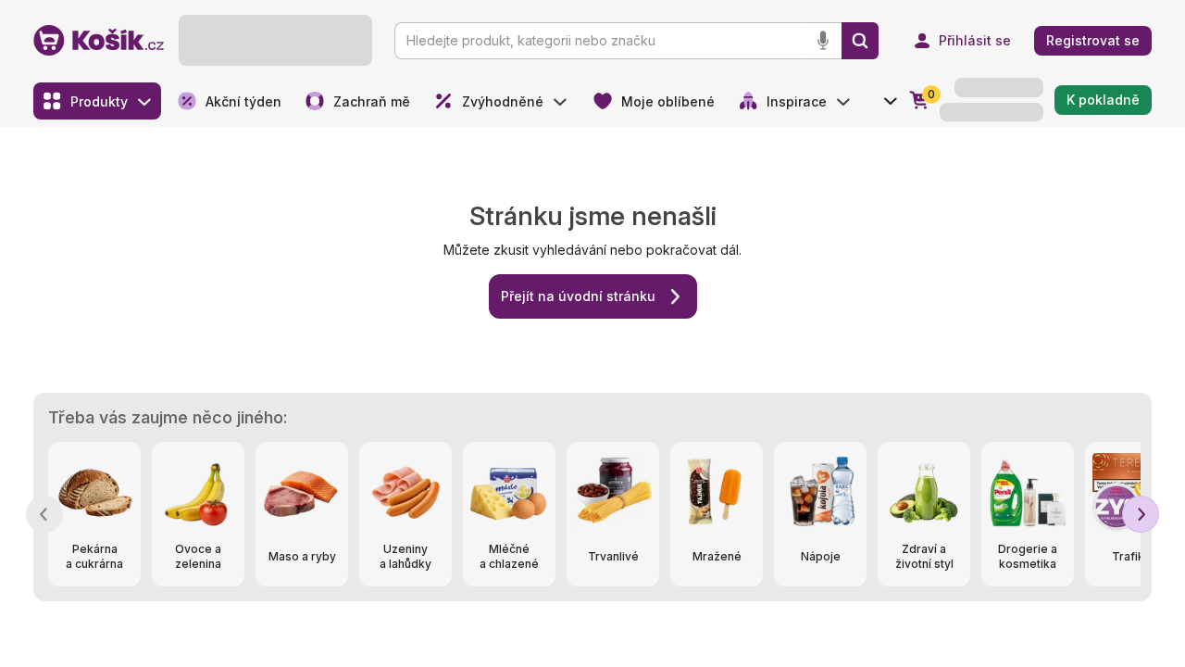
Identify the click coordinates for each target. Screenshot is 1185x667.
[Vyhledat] (860, 40)
